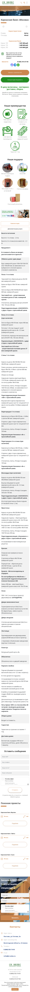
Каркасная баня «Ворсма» (8, 812)
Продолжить (15, 989)
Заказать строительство (15, 72)
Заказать (15, 918)
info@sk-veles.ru (10, 956)
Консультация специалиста (15, 80)
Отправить (15, 790)
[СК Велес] (8, 3)
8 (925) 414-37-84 (22, 62)
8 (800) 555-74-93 (15, 973)
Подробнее (15, 823)
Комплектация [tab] (15, 223)
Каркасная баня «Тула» (8, 855)
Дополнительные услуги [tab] (15, 229)
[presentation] (3, 26)
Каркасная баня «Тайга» (8, 833)
